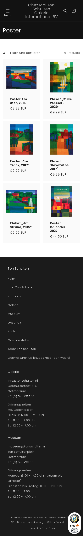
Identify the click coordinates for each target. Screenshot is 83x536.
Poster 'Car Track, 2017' (19, 163)
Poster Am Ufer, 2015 (18, 101)
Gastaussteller (18, 340)
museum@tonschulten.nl (27, 446)
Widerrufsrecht (55, 522)
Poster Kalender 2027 (57, 227)
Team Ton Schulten (22, 349)
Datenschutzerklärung (30, 522)
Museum (14, 314)
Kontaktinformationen (43, 528)
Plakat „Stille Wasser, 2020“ (61, 103)
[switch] (74, 530)
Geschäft (14, 323)
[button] (7, 11)
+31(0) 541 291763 (20, 462)
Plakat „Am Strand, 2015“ (21, 225)
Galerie (13, 305)
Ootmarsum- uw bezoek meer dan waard (39, 358)
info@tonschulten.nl (23, 381)
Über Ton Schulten (21, 287)
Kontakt (13, 331)
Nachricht (15, 296)
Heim (11, 279)
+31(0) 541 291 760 (21, 396)
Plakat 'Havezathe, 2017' (60, 165)
